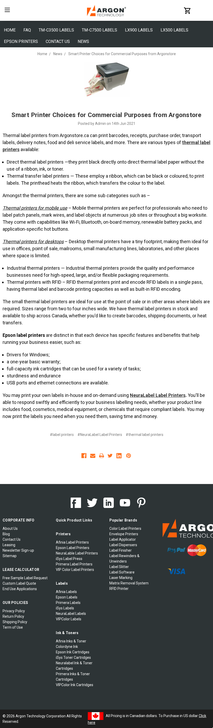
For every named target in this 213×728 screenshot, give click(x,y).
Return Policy (13, 616)
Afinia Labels (66, 592)
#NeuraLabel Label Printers (99, 435)
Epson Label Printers (72, 548)
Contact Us (58, 41)
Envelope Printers (123, 534)
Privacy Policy (14, 611)
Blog (6, 534)
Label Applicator (122, 539)
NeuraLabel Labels (71, 613)
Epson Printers (21, 41)
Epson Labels (66, 597)
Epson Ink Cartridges (72, 652)
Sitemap (10, 556)
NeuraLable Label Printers (77, 553)
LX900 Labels (139, 30)
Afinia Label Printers (72, 542)
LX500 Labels (174, 30)
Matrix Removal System (129, 583)
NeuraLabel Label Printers (157, 395)
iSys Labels (65, 608)
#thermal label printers (144, 435)
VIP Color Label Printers (75, 570)
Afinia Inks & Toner (71, 641)
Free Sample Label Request (25, 578)
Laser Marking (120, 578)
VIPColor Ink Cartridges (74, 685)
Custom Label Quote (19, 583)
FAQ (27, 30)
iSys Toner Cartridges (73, 657)
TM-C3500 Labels (56, 30)
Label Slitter (119, 567)
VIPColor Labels (68, 619)
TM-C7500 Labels (99, 30)
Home (10, 30)
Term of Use (13, 627)
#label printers (62, 435)
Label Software (122, 572)
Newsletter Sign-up (18, 550)
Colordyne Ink (67, 647)
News (83, 41)
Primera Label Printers (74, 564)
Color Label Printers (125, 528)
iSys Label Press (69, 559)
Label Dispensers (123, 545)
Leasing (9, 545)
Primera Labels (68, 603)
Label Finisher (120, 550)
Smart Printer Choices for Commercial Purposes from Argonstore (106, 115)
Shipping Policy (15, 622)
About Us (10, 528)
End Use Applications (20, 589)
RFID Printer (119, 589)
